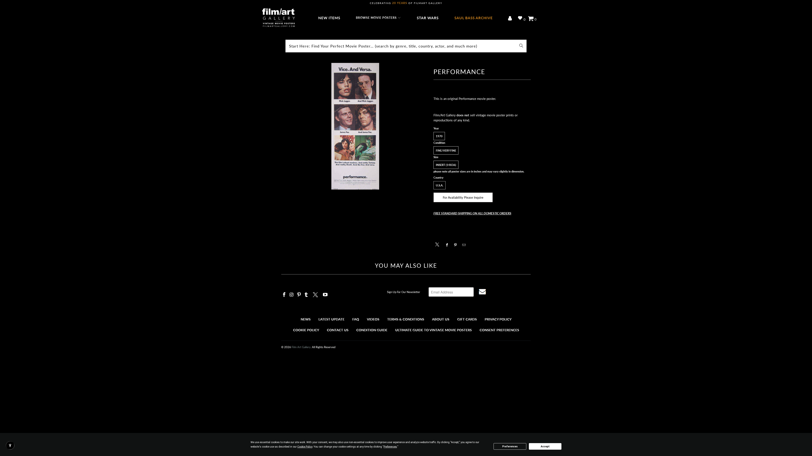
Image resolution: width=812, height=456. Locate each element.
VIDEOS (373, 319)
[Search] (521, 46)
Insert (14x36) (446, 165)
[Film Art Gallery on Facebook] (284, 294)
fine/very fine (446, 150)
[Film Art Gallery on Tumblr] (306, 294)
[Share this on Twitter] (438, 244)
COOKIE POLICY (306, 330)
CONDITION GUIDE (371, 330)
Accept (545, 446)
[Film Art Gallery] (278, 17)
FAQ (355, 319)
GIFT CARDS (467, 319)
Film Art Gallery (301, 347)
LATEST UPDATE (331, 319)
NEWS (306, 319)
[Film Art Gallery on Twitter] (316, 294)
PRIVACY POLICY (498, 319)
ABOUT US (440, 319)
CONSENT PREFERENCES (499, 330)
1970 (439, 136)
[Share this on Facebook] (448, 244)
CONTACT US (337, 330)
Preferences (510, 446)
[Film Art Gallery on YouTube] (325, 294)
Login (510, 18)
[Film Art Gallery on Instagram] (292, 294)
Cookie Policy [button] (304, 446)
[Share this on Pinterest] (456, 244)
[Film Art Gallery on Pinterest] (299, 294)
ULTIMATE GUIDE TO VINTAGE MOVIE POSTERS (433, 330)
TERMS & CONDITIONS (405, 319)
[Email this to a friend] (465, 244)
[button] (378, 18)
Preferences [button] (390, 446)
